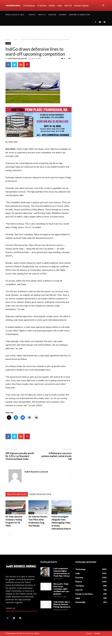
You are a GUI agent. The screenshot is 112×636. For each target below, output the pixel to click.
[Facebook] (95, 22)
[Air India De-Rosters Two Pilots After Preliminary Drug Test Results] (38, 507)
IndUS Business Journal (17, 58)
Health (52, 5)
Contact (32, 15)
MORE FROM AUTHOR (40, 494)
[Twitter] (100, 22)
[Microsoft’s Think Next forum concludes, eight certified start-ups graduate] (45, 586)
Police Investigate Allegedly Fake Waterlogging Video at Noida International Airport (61, 522)
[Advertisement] (56, 32)
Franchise (41, 5)
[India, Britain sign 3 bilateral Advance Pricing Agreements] (45, 604)
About (89, 633)
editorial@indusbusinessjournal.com (21, 611)
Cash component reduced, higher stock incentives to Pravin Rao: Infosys (61, 572)
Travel (15, 39)
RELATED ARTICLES (16, 494)
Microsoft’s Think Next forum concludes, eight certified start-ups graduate (61, 589)
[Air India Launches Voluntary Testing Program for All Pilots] (15, 507)
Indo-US (68, 5)
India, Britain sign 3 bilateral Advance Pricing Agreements (61, 604)
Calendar (62, 15)
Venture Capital (81, 5)
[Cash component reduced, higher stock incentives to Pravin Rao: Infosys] (45, 572)
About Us (42, 15)
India (59, 5)
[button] (103, 5)
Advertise (52, 15)
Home (7, 39)
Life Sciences (29, 5)
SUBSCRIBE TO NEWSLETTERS (79, 15)
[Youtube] (104, 22)
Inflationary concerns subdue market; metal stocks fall (56, 456)
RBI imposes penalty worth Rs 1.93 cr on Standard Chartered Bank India (19, 456)
